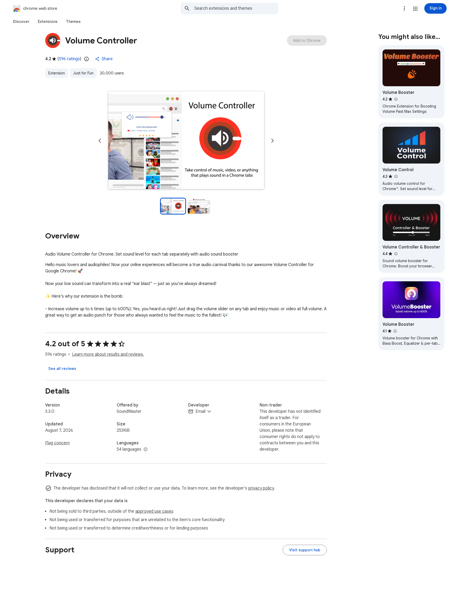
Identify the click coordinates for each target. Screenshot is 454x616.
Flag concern (57, 443)
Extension (56, 73)
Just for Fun (83, 73)
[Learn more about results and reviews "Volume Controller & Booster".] (395, 253)
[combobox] (236, 8)
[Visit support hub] (305, 550)
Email (200, 411)
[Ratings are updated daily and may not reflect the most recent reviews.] (86, 59)
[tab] (21, 21)
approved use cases (154, 511)
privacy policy (261, 488)
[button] (415, 8)
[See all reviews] (62, 368)
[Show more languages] (145, 449)
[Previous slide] (100, 140)
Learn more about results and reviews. (108, 354)
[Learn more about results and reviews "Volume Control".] (395, 176)
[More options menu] (404, 8)
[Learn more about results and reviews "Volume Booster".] (395, 99)
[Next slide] (272, 140)
